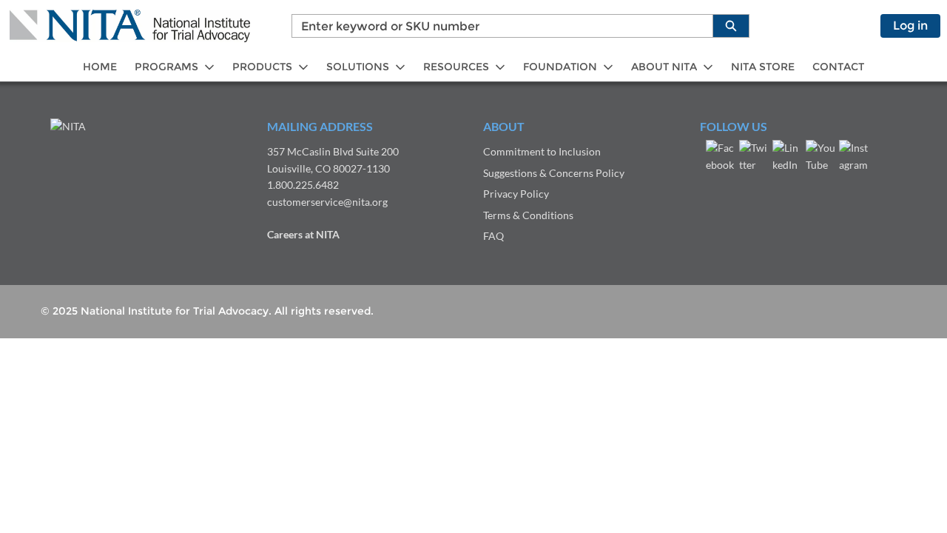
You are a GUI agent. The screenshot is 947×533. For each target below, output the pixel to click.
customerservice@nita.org (327, 201)
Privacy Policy (516, 193)
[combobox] (496, 26)
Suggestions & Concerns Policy (553, 173)
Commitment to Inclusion (542, 151)
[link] (100, 67)
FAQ (493, 235)
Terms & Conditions (528, 215)
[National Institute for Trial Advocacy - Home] (130, 26)
